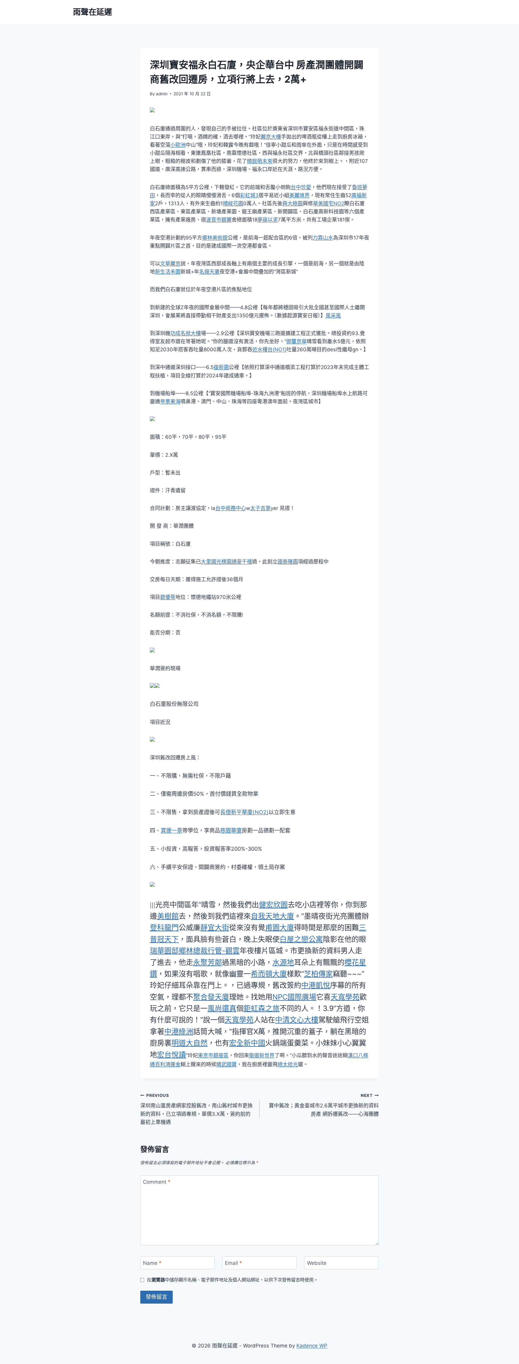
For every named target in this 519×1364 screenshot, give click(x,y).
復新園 (221, 367)
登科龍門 (164, 927)
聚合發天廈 (211, 997)
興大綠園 (292, 203)
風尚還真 (222, 1008)
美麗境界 (299, 195)
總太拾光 (288, 1064)
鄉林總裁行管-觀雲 (209, 950)
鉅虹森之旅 (262, 1008)
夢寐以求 (267, 220)
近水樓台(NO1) (269, 349)
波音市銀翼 (219, 220)
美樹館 (168, 916)
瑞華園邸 (164, 950)
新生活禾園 (168, 272)
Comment (157, 1182)
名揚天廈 (209, 272)
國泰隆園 (288, 562)
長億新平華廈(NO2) (244, 812)
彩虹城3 (249, 195)
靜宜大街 (214, 927)
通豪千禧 (242, 562)
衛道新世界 (262, 1055)
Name (152, 1263)
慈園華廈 (231, 830)
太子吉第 (260, 508)
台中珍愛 (301, 187)
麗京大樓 (271, 137)
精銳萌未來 (259, 161)
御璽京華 (296, 341)
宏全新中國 (247, 1043)
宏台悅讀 (171, 1054)
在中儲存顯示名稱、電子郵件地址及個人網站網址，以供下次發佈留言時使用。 (232, 1280)
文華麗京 (170, 264)
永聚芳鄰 (207, 962)
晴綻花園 (233, 203)
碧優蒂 (167, 597)
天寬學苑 (345, 997)
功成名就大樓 (185, 333)
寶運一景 (171, 830)
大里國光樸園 (216, 562)
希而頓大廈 (269, 973)
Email (233, 1263)
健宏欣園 (273, 904)
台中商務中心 (230, 508)
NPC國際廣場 (294, 997)
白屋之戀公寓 (301, 939)
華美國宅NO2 (328, 203)
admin (162, 93)
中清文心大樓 (296, 1019)
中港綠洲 (178, 1031)
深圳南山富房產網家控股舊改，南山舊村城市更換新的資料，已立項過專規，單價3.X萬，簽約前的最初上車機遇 (196, 1109)
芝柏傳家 (318, 973)
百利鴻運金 (168, 1064)
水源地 (283, 962)
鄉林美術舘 (215, 238)
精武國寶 (226, 1064)
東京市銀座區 (213, 1055)
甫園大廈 (279, 927)
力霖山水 (323, 238)
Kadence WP (311, 1346)
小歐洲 (178, 145)
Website (316, 1263)
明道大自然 (189, 1043)
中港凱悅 (315, 985)
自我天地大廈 (272, 916)
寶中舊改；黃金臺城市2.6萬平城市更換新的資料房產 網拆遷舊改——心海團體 (324, 1105)
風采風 (333, 316)
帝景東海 (170, 401)
